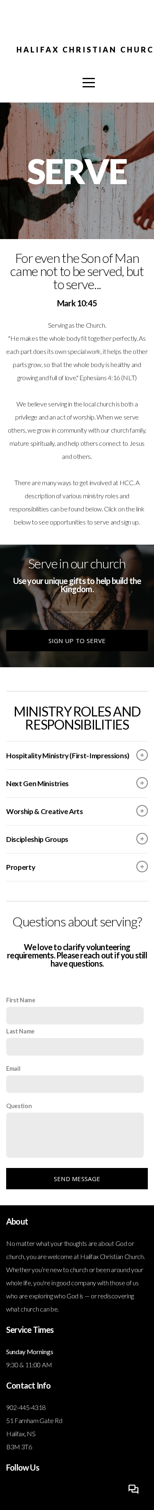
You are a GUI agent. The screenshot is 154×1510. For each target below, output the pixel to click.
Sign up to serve (77, 640)
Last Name (20, 1031)
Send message (77, 1179)
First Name (20, 1000)
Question (19, 1105)
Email (13, 1068)
